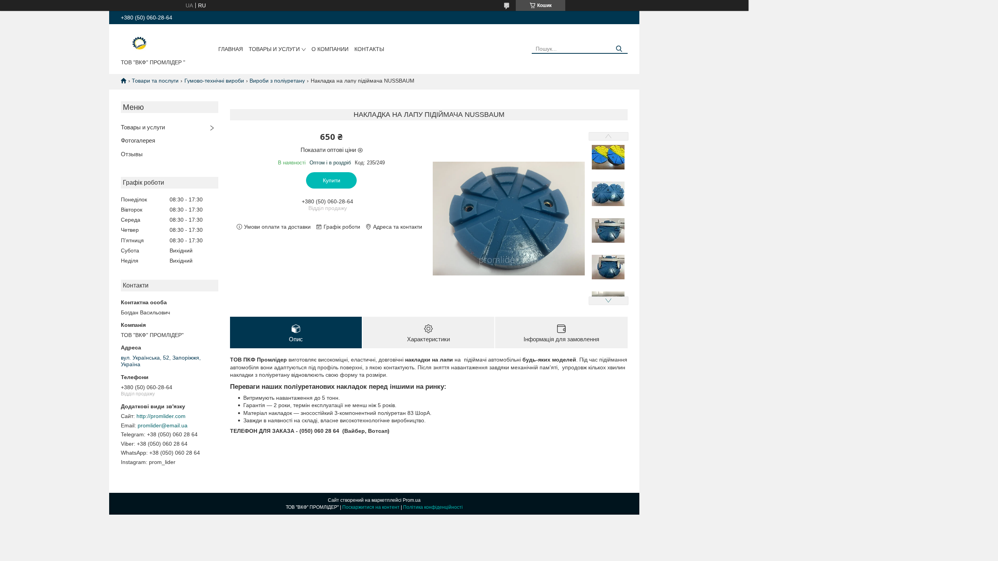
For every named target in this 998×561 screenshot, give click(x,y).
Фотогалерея (138, 140)
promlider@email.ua (163, 425)
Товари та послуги (155, 80)
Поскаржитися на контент (371, 507)
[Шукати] (619, 49)
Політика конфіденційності (433, 507)
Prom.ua (412, 500)
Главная (230, 49)
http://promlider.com (161, 416)
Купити (331, 180)
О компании (330, 49)
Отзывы (132, 154)
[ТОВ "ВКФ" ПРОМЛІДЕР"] (134, 43)
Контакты (369, 49)
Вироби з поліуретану (277, 80)
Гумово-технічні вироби (214, 80)
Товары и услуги (274, 49)
